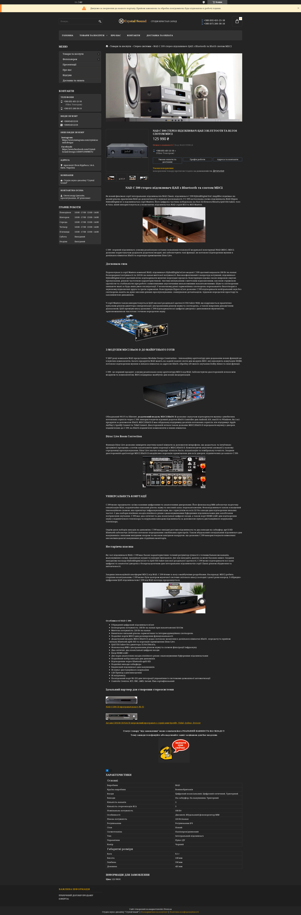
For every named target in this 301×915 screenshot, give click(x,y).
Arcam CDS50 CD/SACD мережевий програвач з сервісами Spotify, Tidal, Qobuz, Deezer (153, 722)
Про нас (116, 35)
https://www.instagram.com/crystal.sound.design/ (80, 141)
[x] (110, 771)
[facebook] (107, 771)
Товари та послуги (91, 35)
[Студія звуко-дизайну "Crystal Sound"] (133, 21)
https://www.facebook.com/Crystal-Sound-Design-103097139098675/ (79, 150)
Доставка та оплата (159, 35)
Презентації (69, 64)
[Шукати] (100, 21)
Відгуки (67, 75)
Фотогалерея (70, 59)
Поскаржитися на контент (154, 912)
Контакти (133, 35)
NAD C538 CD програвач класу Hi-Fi (125, 706)
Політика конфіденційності (184, 912)
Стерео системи (142, 46)
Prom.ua (168, 909)
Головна (67, 35)
